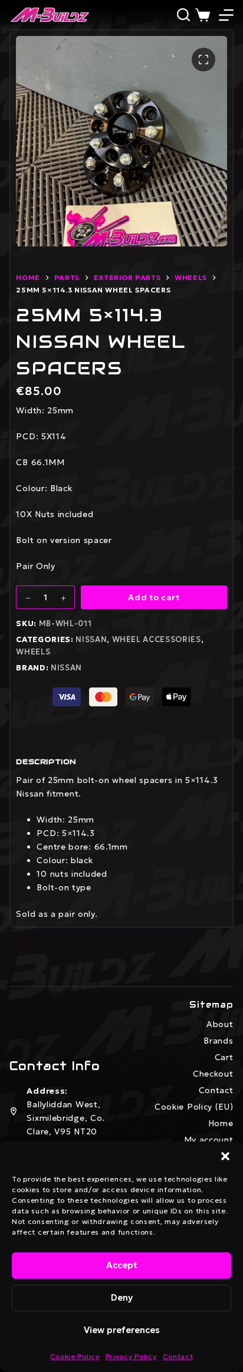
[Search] (183, 14)
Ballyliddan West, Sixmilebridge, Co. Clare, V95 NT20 (66, 1118)
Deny (122, 1297)
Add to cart (154, 597)
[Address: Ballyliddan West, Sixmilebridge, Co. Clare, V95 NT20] (13, 1111)
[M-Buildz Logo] (49, 15)
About (220, 1024)
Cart (224, 1057)
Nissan (91, 639)
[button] (225, 1156)
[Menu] (226, 15)
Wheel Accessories (156, 639)
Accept (121, 1265)
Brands (218, 1040)
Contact (178, 1356)
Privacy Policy (131, 1356)
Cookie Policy (75, 1356)
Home (221, 1123)
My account (209, 1139)
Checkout (213, 1073)
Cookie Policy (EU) (194, 1106)
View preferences (122, 1329)
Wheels (33, 652)
